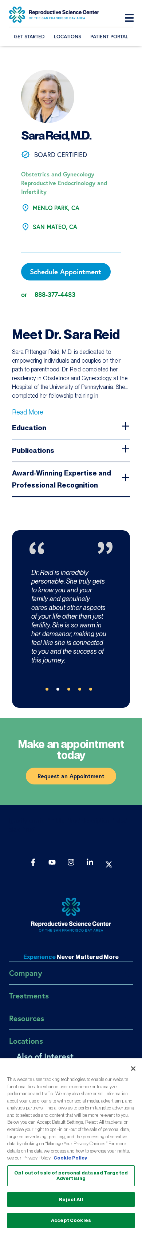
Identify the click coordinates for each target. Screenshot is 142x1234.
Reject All (71, 1199)
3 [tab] (71, 691)
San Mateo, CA (55, 226)
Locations (67, 36)
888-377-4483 (55, 294)
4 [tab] (82, 691)
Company (25, 973)
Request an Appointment (71, 776)
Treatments (29, 995)
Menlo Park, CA (56, 207)
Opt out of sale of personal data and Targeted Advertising (71, 1175)
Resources (26, 1018)
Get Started (29, 36)
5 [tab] (92, 691)
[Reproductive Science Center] (71, 915)
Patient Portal (109, 36)
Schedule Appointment (65, 271)
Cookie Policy (70, 1158)
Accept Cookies (71, 1220)
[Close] (133, 1069)
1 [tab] (49, 691)
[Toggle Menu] (131, 18)
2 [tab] (60, 691)
